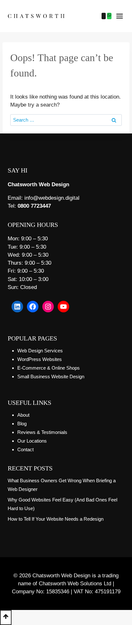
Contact (25, 449)
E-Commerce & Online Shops (48, 368)
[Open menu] (119, 16)
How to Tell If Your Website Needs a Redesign (55, 519)
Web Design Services (40, 350)
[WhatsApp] (109, 16)
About (23, 415)
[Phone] (104, 16)
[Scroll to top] (6, 617)
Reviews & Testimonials (42, 432)
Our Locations (32, 441)
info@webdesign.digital (51, 198)
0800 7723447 (34, 206)
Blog (22, 423)
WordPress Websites (39, 359)
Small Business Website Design (50, 376)
